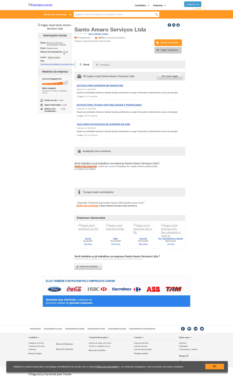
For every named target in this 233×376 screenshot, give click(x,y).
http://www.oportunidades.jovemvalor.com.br (57, 64)
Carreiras (138, 337)
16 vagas (170, 244)
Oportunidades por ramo (117, 328)
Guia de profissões (141, 343)
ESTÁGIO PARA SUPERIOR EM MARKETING (100, 85)
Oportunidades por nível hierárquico (142, 328)
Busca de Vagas (35, 353)
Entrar (198, 8)
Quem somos (184, 337)
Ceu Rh (88, 239)
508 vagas (88, 244)
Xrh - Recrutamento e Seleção (170, 239)
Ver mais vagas (170, 76)
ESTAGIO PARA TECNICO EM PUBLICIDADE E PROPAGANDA (109, 105)
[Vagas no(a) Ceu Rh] (88, 229)
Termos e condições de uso (99, 346)
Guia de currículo (140, 346)
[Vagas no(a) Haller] (116, 229)
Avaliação (104, 64)
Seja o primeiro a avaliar (98, 34)
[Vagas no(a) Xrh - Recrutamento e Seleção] (171, 236)
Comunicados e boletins (188, 349)
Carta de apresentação (143, 349)
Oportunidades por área (96, 328)
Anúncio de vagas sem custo (100, 343)
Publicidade (183, 346)
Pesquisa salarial (141, 353)
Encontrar (156, 14)
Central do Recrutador (98, 337)
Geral (86, 64)
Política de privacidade (106, 367)
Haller (115, 239)
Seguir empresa (169, 49)
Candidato (33, 337)
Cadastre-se (192, 4)
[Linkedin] (173, 24)
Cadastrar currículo (36, 343)
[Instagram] (189, 328)
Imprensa (182, 343)
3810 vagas (143, 244)
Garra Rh (143, 239)
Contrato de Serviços (37, 346)
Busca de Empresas (64, 344)
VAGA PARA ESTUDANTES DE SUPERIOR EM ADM (103, 124)
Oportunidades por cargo (53, 328)
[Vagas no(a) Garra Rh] (143, 232)
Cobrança (32, 349)
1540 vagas (115, 244)
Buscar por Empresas (55, 14)
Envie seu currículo (87, 205)
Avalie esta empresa (85, 166)
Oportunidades (35, 328)
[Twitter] (178, 24)
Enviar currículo (169, 42)
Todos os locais (54, 57)
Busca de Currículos (64, 349)
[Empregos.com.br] (40, 5)
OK (214, 366)
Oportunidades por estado (74, 328)
